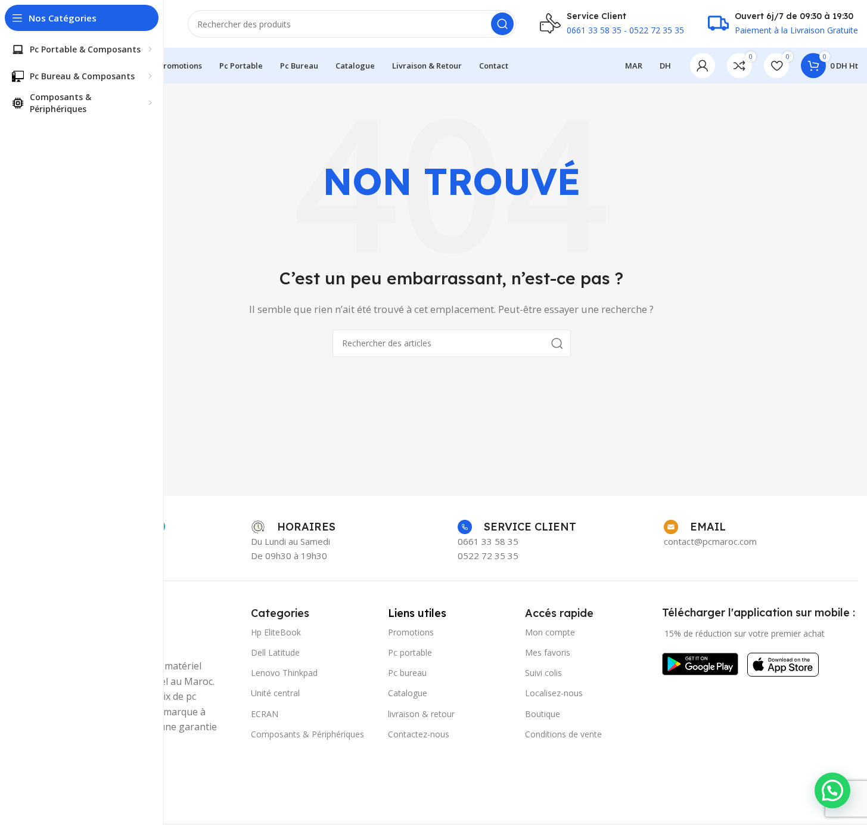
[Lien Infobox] (293, 527)
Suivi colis (543, 672)
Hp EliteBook (276, 632)
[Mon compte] (702, 65)
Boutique (542, 713)
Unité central (275, 693)
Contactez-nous (418, 734)
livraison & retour (421, 713)
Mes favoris (547, 652)
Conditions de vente (563, 734)
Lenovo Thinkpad (284, 672)
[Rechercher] (502, 24)
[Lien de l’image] (700, 663)
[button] (832, 790)
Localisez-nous (554, 693)
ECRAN (264, 713)
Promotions (411, 632)
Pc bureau (407, 672)
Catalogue (407, 693)
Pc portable (410, 652)
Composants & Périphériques (307, 734)
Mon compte (550, 632)
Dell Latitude (275, 652)
